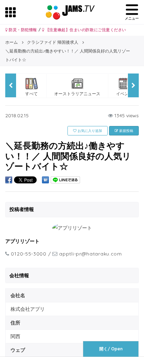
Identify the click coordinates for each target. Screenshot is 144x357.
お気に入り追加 (89, 131)
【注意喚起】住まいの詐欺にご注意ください (85, 29)
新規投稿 (125, 130)
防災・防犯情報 (22, 29)
